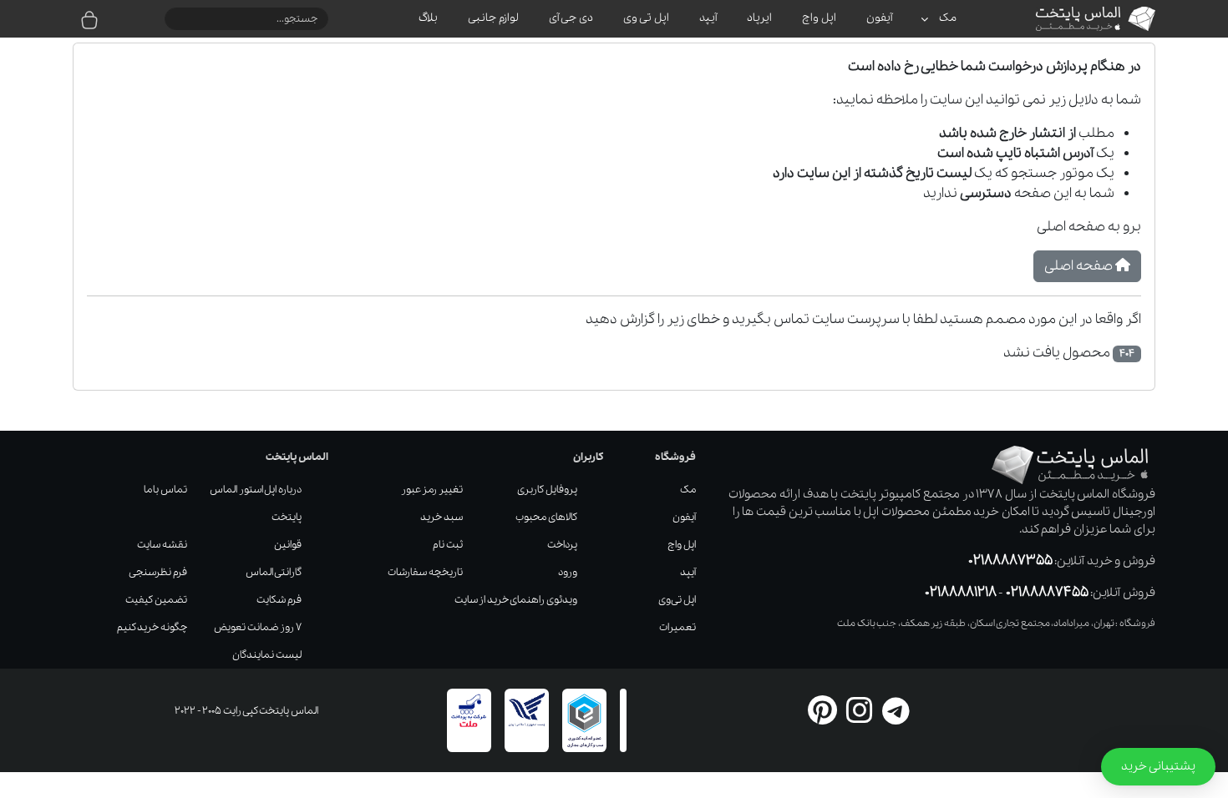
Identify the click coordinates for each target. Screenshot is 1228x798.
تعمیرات (677, 627)
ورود (567, 572)
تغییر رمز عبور (432, 489)
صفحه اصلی (1079, 265)
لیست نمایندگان (267, 655)
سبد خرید (441, 517)
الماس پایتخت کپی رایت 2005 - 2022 (246, 711)
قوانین (288, 545)
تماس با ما (165, 489)
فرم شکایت (279, 600)
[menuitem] (939, 19)
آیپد (688, 572)
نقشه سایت (162, 545)
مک (688, 489)
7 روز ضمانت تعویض (258, 627)
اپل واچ (681, 545)
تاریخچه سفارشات (425, 572)
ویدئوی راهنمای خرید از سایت (515, 600)
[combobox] (246, 18)
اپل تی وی (677, 600)
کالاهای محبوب (546, 517)
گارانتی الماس (274, 572)
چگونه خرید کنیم (152, 627)
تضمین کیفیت (156, 600)
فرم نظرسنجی (158, 572)
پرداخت (562, 545)
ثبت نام (448, 545)
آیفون (684, 517)
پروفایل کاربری (547, 489)
